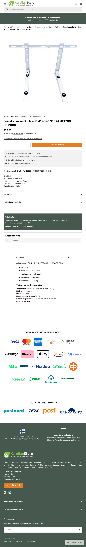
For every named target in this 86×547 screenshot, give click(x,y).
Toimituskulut (18, 133)
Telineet (58, 27)
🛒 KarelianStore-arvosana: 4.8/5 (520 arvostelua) (23, 139)
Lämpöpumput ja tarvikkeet (22, 27)
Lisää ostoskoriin (57, 145)
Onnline (6, 116)
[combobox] (43, 9)
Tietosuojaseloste (31, 541)
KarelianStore (12, 538)
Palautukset (18, 541)
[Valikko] (4, 3)
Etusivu (6, 27)
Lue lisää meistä (13, 485)
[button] (81, 3)
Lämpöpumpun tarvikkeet (44, 27)
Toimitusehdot (8, 541)
